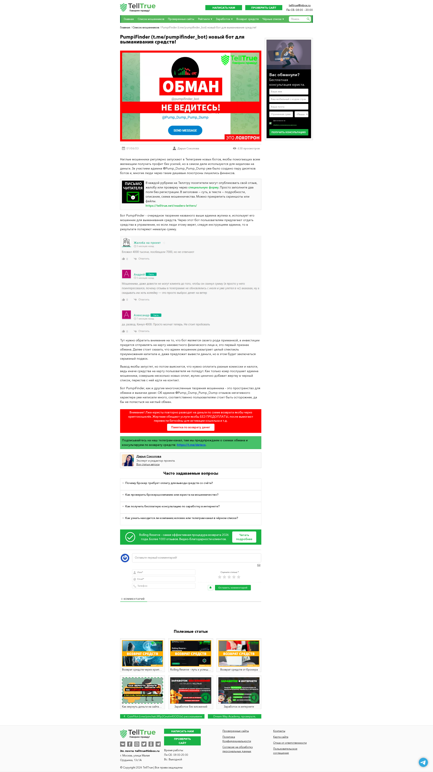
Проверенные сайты (181, 19)
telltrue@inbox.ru (300, 5)
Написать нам (223, 7)
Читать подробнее (244, 537)
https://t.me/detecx (191, 445)
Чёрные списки (271, 19)
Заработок (223, 19)
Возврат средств (247, 19)
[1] (219, 577)
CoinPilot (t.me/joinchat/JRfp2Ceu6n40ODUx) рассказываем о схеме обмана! (164, 717)
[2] (224, 577)
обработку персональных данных (285, 125)
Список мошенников (151, 19)
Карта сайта (280, 737)
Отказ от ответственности (290, 742)
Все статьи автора (147, 464)
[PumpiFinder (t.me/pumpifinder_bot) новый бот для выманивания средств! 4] (190, 285)
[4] (234, 577)
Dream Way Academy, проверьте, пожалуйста (234, 717)
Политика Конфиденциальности (236, 739)
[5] (238, 577)
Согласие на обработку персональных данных (237, 749)
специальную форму (203, 187)
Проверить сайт (263, 7)
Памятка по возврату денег (190, 427)
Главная (129, 19)
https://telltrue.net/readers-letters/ (171, 206)
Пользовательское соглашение (285, 751)
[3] (229, 577)
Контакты (279, 731)
